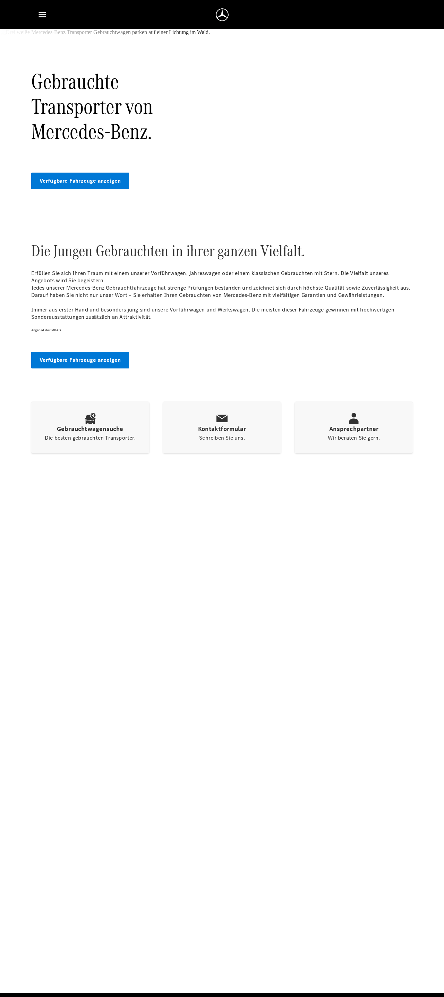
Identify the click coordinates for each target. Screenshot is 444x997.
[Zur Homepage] (222, 15)
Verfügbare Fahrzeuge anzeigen (80, 180)
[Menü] (42, 14)
